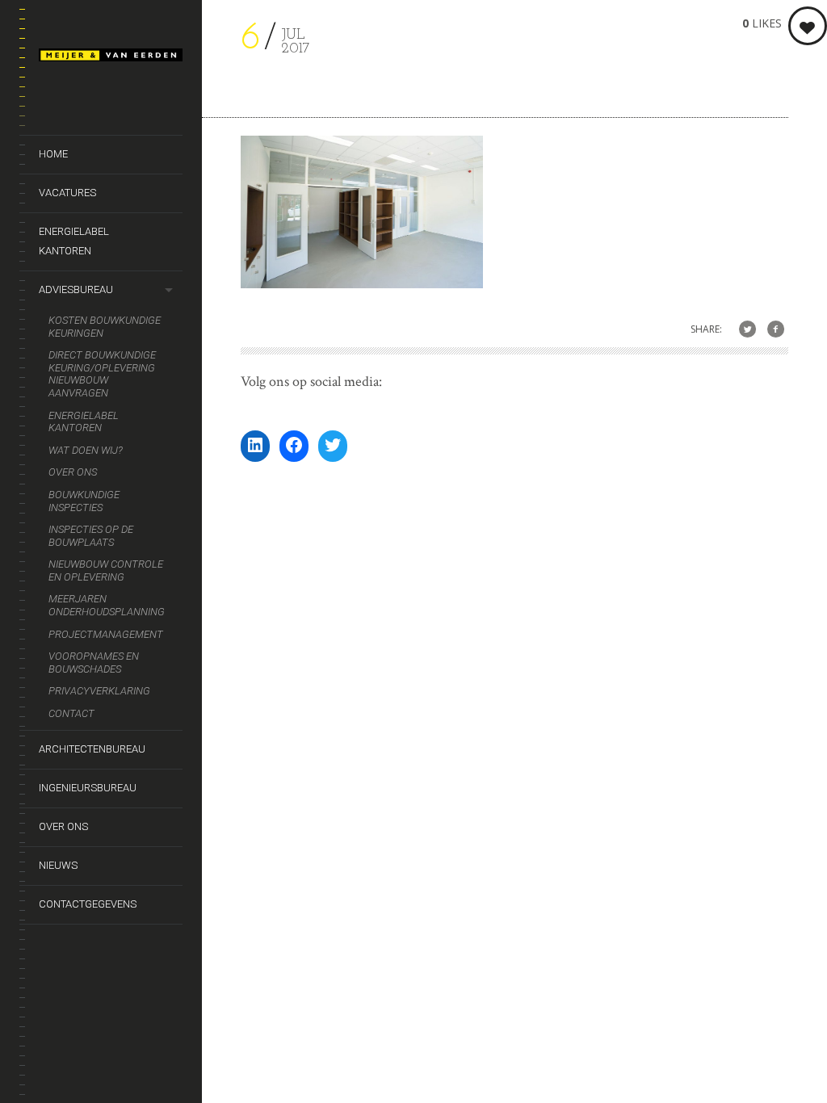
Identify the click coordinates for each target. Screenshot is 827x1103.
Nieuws (58, 865)
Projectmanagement (105, 634)
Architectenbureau (92, 749)
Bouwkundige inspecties (84, 501)
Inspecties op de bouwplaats (90, 535)
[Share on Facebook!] (775, 329)
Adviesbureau (76, 289)
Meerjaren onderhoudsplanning (106, 605)
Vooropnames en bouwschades (93, 662)
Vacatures (67, 193)
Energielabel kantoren (74, 241)
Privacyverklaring (99, 691)
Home (53, 154)
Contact (71, 713)
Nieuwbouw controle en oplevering (105, 570)
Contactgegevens (87, 904)
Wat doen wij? (85, 450)
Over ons (72, 472)
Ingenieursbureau (87, 788)
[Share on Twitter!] (747, 329)
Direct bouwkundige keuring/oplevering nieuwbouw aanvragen (102, 374)
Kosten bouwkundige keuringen (104, 326)
